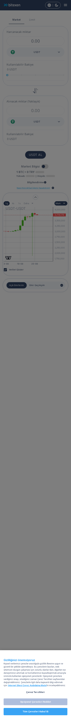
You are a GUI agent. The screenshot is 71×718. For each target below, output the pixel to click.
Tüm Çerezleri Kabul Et (35, 711)
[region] (35, 684)
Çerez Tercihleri (35, 692)
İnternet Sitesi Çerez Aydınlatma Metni (27, 685)
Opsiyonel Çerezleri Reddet (35, 702)
